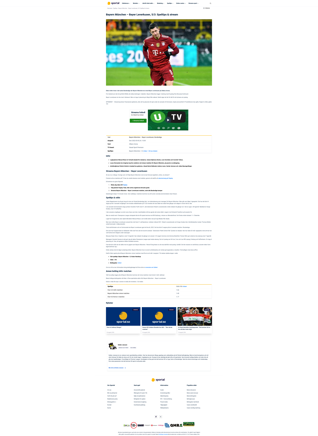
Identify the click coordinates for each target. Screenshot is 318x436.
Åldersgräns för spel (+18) (140, 393)
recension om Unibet (151, 267)
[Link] (123, 316)
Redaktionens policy (112, 399)
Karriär (109, 408)
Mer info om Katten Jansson (116, 368)
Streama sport (192, 3)
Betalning (160, 3)
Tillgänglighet (163, 405)
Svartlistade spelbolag (139, 405)
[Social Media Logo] (156, 416)
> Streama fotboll (138, 121)
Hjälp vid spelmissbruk (139, 396)
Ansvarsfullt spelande (139, 390)
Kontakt (109, 405)
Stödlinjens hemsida (163, 434)
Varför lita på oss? (112, 396)
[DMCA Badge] (127, 425)
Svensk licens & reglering (140, 402)
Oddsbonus (125, 3)
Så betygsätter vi (111, 402)
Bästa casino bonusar (192, 393)
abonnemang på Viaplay (165, 178)
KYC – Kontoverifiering (166, 399)
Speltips (169, 3)
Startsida (109, 8)
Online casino (180, 3)
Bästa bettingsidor (191, 396)
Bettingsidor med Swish (193, 402)
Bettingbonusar (191, 399)
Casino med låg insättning (193, 408)
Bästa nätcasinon (191, 390)
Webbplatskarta (164, 408)
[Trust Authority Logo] (141, 425)
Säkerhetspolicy (164, 396)
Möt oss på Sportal (112, 393)
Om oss (109, 390)
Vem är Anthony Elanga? (114, 327)
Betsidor (135, 3)
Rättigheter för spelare (139, 399)
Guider (162, 390)
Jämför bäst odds (147, 3)
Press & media (164, 402)
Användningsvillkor (165, 393)
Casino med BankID (192, 405)
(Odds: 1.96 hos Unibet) (150, 151)
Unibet (119, 263)
